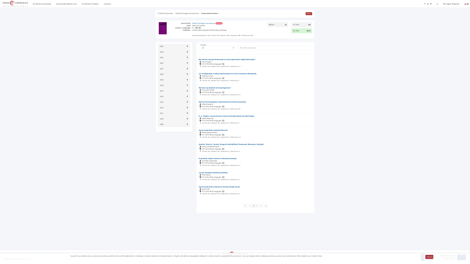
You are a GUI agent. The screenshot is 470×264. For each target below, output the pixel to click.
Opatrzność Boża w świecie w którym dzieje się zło (219, 187)
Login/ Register (452, 4)
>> (261, 206)
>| (265, 206)
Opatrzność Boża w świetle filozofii (213, 130)
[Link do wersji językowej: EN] (468, 4)
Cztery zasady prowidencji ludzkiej (213, 172)
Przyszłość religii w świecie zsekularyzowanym (218, 158)
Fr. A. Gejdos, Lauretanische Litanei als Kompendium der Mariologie (226, 116)
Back (309, 13)
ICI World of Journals (165, 13)
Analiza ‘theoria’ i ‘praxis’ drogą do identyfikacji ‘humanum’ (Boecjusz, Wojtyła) (231, 144)
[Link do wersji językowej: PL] (465, 4)
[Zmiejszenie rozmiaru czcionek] (423, 4)
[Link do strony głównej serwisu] (15, 3)
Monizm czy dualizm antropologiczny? (215, 88)
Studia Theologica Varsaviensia (187, 13)
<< (250, 206)
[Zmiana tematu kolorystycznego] (437, 4)
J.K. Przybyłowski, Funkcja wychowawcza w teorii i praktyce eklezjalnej (227, 73)
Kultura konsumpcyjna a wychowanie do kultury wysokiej (222, 102)
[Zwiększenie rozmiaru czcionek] (432, 4)
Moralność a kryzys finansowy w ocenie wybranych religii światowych (227, 59)
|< (245, 206)
